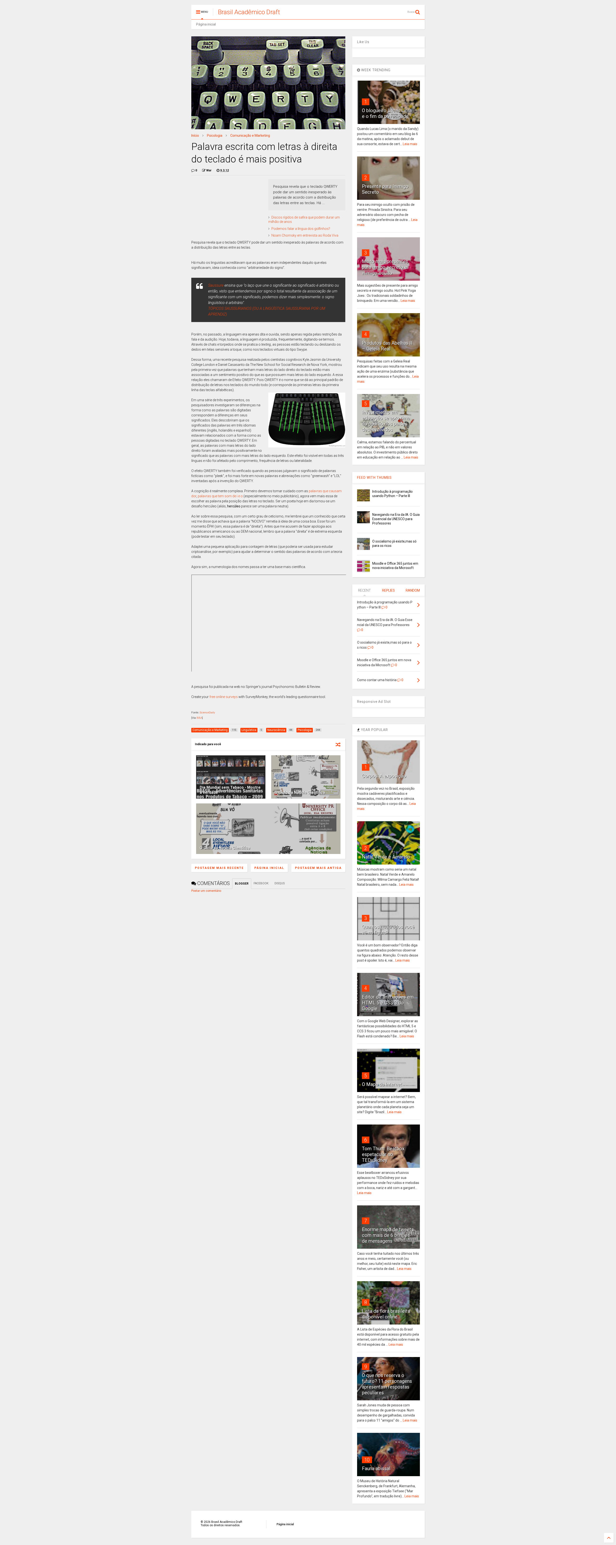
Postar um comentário (206, 890)
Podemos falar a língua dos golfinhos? (300, 229)
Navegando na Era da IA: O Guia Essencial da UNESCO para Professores (396, 519)
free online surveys (223, 697)
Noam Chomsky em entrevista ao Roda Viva (304, 235)
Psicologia (214, 135)
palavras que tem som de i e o (220, 496)
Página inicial (206, 24)
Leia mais (410, 144)
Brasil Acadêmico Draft (249, 12)
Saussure (216, 285)
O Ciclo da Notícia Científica (300, 792)
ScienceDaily (207, 712)
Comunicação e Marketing (250, 135)
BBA (199, 717)
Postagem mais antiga (318, 868)
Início (195, 135)
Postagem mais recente (219, 868)
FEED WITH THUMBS (374, 477)
